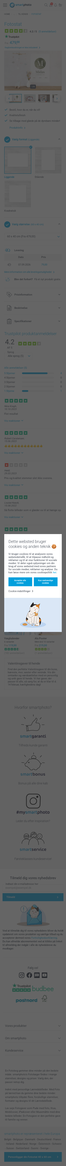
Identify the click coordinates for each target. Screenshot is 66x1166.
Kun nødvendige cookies (45, 581)
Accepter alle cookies (20, 581)
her (54, 572)
